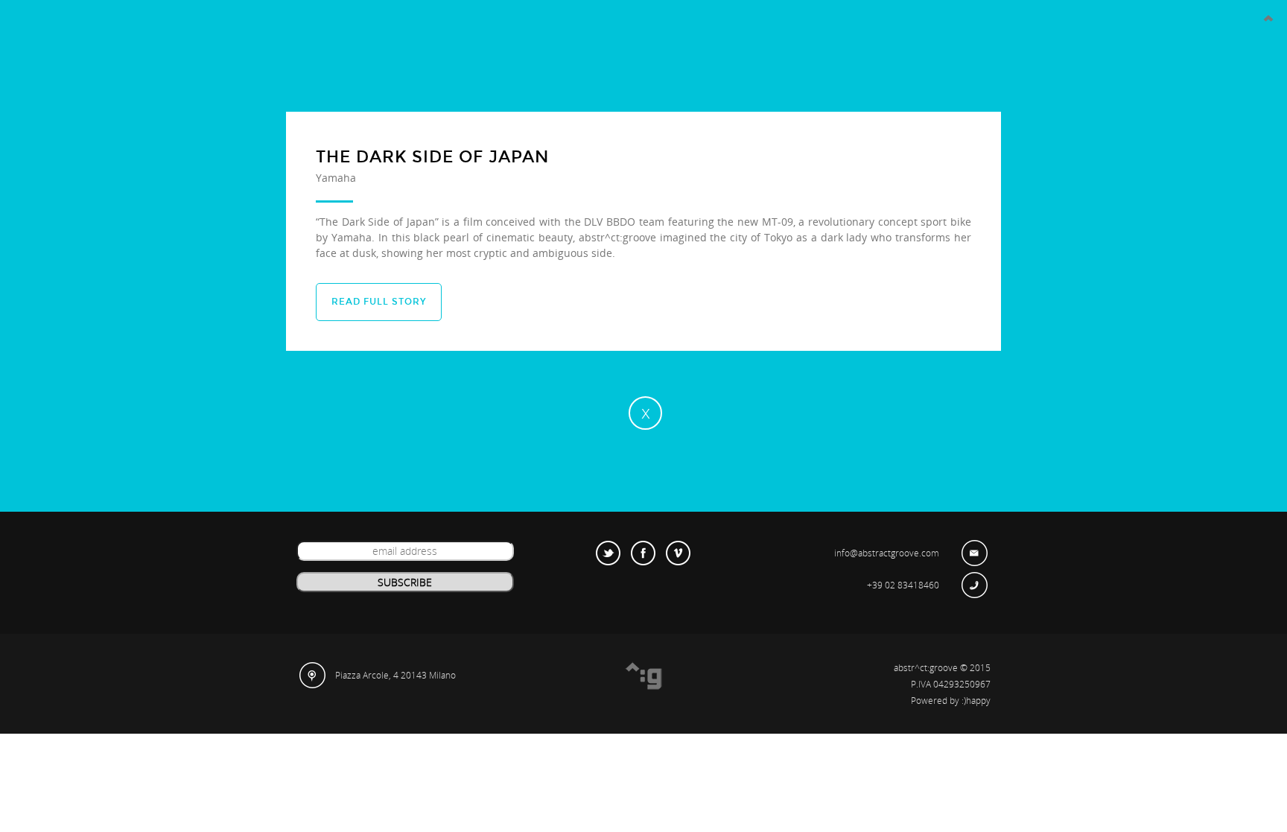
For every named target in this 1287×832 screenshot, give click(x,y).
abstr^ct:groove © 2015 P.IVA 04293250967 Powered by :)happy (942, 684)
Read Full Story (378, 301)
